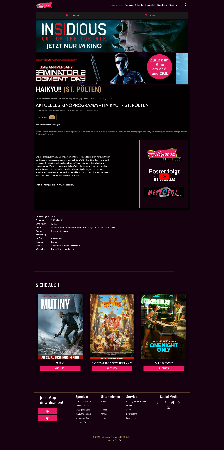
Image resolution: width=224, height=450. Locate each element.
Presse (104, 410)
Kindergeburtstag (82, 410)
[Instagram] (164, 402)
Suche (152, 15)
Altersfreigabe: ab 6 (105, 99)
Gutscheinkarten (82, 405)
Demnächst (150, 5)
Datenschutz (131, 414)
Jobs (103, 405)
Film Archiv (130, 405)
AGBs (128, 410)
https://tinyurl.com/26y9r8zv (63, 249)
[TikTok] (172, 402)
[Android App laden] (47, 411)
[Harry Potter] (112, 68)
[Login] (185, 4)
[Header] (112, 36)
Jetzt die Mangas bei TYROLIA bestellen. (55, 185)
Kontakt (104, 414)
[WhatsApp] (179, 402)
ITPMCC (118, 440)
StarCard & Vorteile (83, 401)
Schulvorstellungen (83, 414)
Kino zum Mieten (82, 422)
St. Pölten (76, 15)
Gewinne (173, 5)
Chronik (104, 418)
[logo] (45, 5)
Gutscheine (162, 5)
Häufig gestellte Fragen (136, 401)
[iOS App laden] (47, 418)
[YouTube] (168, 407)
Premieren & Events (134, 5)
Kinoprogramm (116, 5)
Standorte (105, 401)
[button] (74, 15)
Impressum (131, 418)
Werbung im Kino (82, 418)
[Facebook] (157, 402)
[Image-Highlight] (60, 326)
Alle (52, 117)
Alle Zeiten (60, 368)
